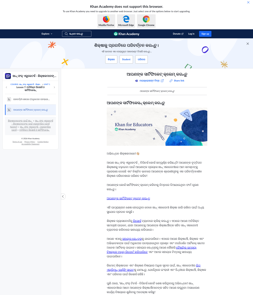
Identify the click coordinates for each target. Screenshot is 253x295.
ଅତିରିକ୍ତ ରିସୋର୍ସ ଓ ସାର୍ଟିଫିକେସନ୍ (34, 130)
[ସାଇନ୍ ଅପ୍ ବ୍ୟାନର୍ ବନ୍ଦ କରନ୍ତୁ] (248, 44)
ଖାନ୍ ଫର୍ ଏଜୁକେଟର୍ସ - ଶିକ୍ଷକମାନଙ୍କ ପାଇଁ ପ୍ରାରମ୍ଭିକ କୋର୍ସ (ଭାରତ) (31, 124)
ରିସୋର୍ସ (137, 221)
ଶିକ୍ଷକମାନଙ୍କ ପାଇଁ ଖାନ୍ (20, 121)
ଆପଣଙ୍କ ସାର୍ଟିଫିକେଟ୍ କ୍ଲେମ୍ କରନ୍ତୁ (30, 110)
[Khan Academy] (126, 33)
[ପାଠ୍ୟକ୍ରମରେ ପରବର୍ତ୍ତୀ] (54, 87)
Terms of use (17, 142)
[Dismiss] (248, 2)
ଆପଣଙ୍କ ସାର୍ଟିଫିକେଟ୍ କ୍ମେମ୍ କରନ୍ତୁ (128, 198)
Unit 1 (47, 84)
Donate (177, 34)
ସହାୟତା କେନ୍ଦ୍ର (132, 238)
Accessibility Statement (30, 144)
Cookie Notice (42, 142)
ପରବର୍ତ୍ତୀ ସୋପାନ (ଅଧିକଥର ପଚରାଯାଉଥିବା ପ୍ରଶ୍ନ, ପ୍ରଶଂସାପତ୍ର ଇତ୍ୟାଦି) (32, 99)
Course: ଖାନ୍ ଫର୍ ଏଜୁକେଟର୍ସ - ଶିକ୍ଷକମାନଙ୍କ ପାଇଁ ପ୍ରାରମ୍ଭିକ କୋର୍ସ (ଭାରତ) (26, 84)
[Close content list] (63, 196)
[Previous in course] (6, 87)
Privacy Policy (29, 142)
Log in (191, 34)
